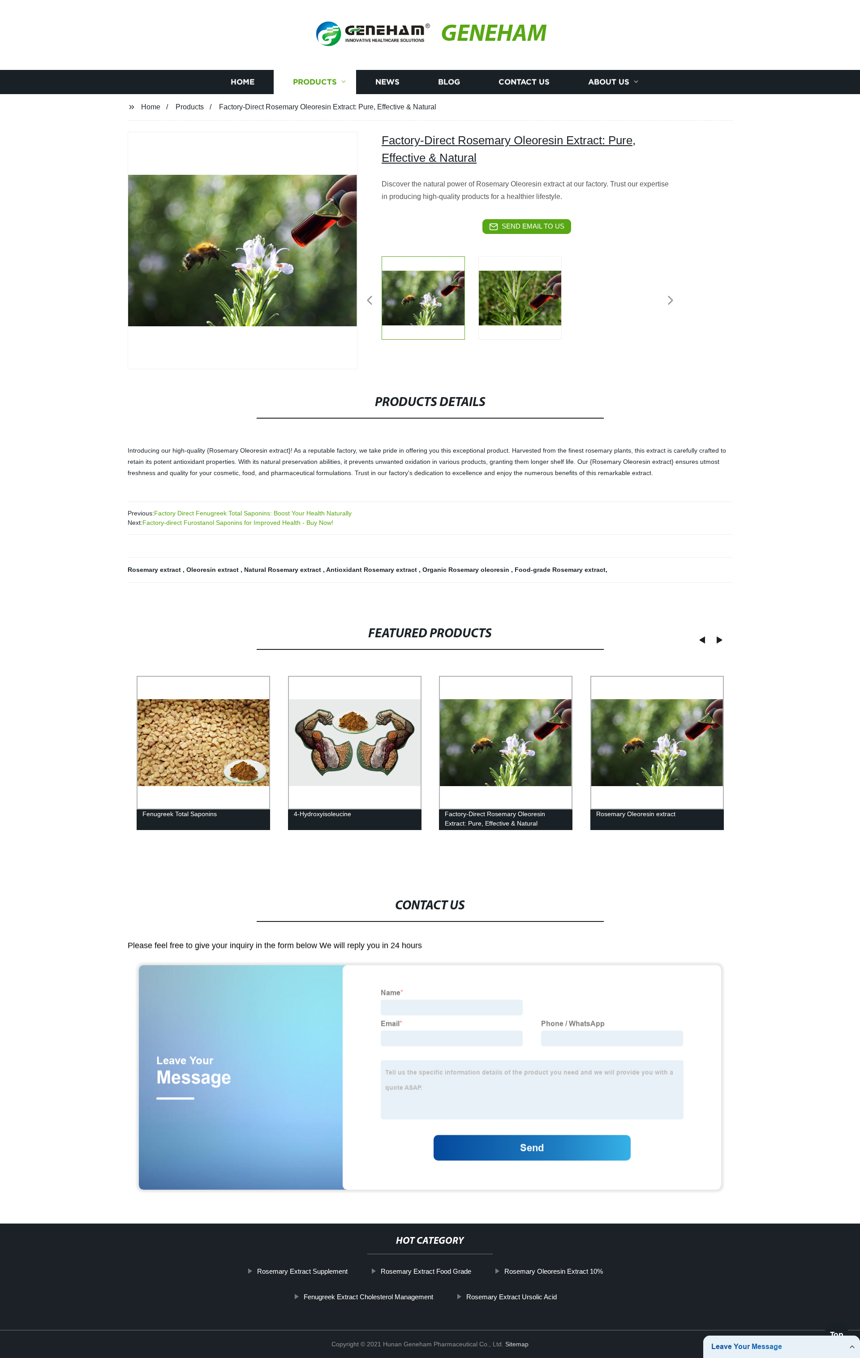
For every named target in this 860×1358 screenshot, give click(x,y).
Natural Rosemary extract (283, 569)
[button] (369, 301)
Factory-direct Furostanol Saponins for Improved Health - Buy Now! (237, 522)
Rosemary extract (155, 569)
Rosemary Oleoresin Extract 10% (553, 1271)
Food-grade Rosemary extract (560, 569)
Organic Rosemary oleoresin (466, 569)
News (387, 82)
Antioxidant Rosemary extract (372, 569)
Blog (449, 82)
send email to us (533, 226)
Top (836, 1331)
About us (608, 82)
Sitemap (517, 1344)
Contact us (524, 82)
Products (315, 82)
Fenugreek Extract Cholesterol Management (368, 1296)
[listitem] (430, 297)
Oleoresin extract (213, 569)
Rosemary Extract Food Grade (426, 1271)
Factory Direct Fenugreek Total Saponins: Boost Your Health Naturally (253, 513)
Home (242, 82)
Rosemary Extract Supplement (302, 1271)
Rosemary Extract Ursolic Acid (511, 1296)
